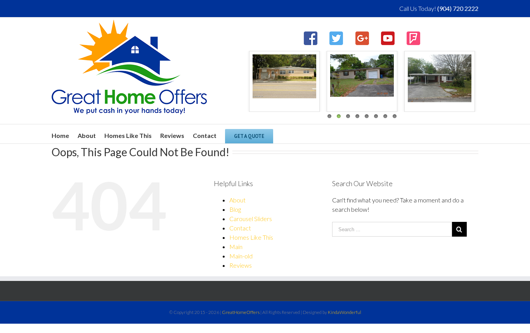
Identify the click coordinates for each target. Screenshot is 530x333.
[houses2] (352, 75)
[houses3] (275, 76)
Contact (240, 228)
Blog (235, 209)
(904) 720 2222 (457, 8)
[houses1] (430, 78)
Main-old (241, 256)
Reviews (240, 265)
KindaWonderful (344, 312)
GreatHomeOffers (241, 312)
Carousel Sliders (250, 218)
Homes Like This (251, 237)
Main (235, 246)
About (237, 200)
